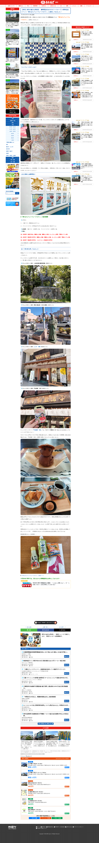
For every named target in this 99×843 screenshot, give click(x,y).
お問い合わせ (69, 826)
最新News (21, 5)
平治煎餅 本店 (37, 430)
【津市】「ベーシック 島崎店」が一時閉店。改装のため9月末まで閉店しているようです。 (12, 60)
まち (61, 5)
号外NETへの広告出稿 (60, 826)
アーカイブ (88, 5)
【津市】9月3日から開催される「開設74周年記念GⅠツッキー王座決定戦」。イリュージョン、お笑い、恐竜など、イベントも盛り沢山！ (12, 42)
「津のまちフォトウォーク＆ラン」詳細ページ (32, 575)
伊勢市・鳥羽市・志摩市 (11, 155)
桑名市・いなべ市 (9, 146)
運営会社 (44, 826)
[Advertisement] (82, 16)
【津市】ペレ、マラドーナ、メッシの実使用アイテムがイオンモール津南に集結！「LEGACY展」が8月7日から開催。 (87, 179)
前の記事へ (29, 627)
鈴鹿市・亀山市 (9, 151)
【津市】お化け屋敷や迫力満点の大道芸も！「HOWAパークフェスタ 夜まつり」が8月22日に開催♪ (12, 92)
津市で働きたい (25, 648)
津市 (56, 2)
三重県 (32, 14)
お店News (44, 5)
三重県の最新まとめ (10, 142)
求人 (28, 5)
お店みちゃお (53, 5)
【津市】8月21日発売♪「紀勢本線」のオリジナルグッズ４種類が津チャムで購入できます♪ (12, 76)
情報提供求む (50, 826)
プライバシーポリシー (78, 826)
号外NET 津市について (42, 828)
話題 (67, 5)
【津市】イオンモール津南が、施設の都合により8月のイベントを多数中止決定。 (87, 33)
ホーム (38, 826)
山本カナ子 (29, 756)
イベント (74, 5)
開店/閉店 (35, 5)
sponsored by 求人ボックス (35, 648)
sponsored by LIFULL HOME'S (62, 758)
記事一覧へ (45, 627)
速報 (81, 5)
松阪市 (7, 153)
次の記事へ (61, 627)
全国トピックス (11, 5)
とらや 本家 (37, 346)
